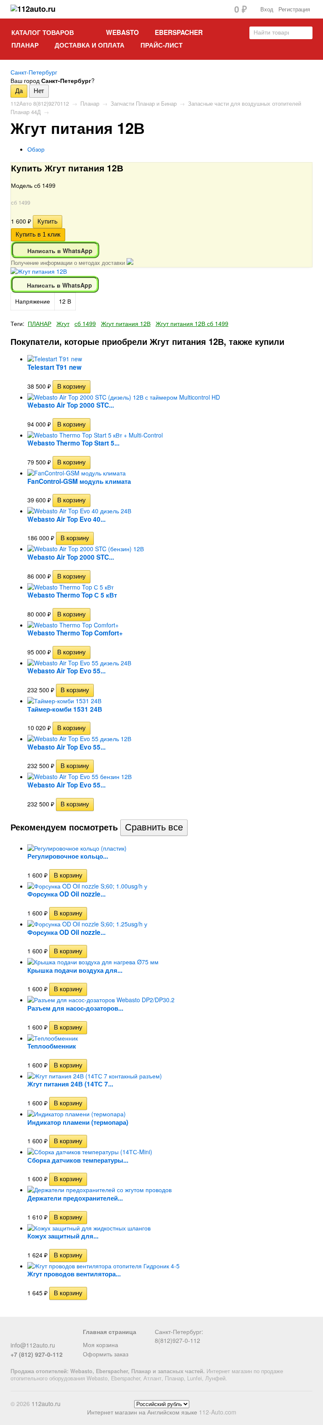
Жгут (62, 323)
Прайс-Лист (161, 45)
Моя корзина (100, 1344)
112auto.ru (46, 1403)
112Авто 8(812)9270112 (40, 103)
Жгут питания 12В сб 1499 (192, 323)
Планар (25, 45)
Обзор (36, 149)
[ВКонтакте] (43, 1335)
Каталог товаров (42, 32)
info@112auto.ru (33, 1345)
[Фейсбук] (16, 1335)
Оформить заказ (105, 1354)
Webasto (122, 32)
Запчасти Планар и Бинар (144, 103)
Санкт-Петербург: (179, 1331)
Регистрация (294, 9)
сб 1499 (85, 323)
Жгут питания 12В (126, 323)
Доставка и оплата (89, 45)
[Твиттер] (29, 1335)
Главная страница (109, 1331)
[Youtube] (57, 1335)
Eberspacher (179, 32)
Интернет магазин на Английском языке (142, 1412)
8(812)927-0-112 (177, 1340)
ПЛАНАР (39, 323)
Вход (266, 9)
